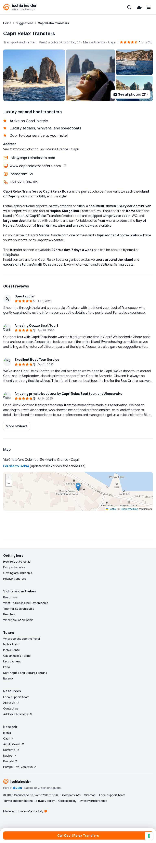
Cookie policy (67, 801)
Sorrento (9, 750)
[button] (78, 487)
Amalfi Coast (12, 744)
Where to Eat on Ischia (18, 620)
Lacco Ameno (12, 661)
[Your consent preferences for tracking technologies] (149, 836)
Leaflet (112, 508)
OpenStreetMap (129, 508)
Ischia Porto (11, 644)
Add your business (15, 714)
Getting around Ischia (17, 573)
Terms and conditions (18, 801)
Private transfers (14, 578)
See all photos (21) (133, 94)
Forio (6, 667)
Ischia (7, 733)
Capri (6, 738)
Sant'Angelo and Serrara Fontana (25, 673)
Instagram (18, 173)
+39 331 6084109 (24, 182)
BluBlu (17, 788)
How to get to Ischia (16, 561)
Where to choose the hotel (21, 639)
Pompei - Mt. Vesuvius (18, 767)
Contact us (10, 708)
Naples (7, 755)
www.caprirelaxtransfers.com (35, 165)
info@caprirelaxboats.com (32, 157)
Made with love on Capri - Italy (23, 811)
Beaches (9, 614)
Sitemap (89, 795)
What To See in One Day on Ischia (25, 603)
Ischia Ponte (11, 650)
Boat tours (10, 597)
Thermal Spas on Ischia (18, 608)
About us (9, 703)
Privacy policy (45, 801)
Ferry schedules (14, 567)
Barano (8, 678)
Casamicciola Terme (17, 656)
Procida (8, 761)
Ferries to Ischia (16, 466)
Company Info (71, 795)
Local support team (16, 697)
